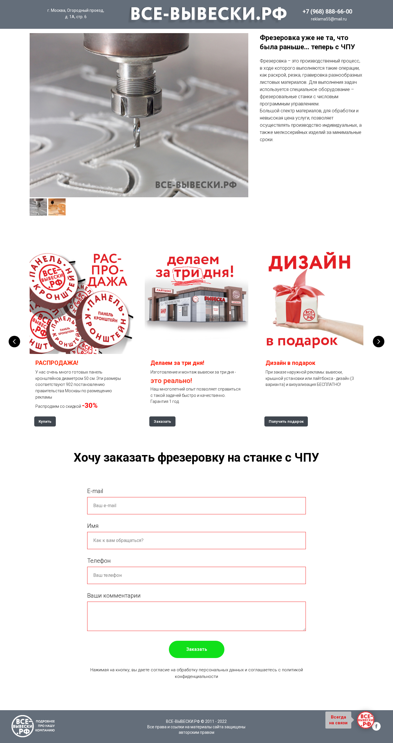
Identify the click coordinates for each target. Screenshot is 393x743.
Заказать (196, 649)
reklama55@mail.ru (329, 19)
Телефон (99, 560)
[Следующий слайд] (378, 341)
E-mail (95, 491)
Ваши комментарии (114, 595)
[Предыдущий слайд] (14, 341)
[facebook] (376, 729)
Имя (93, 525)
